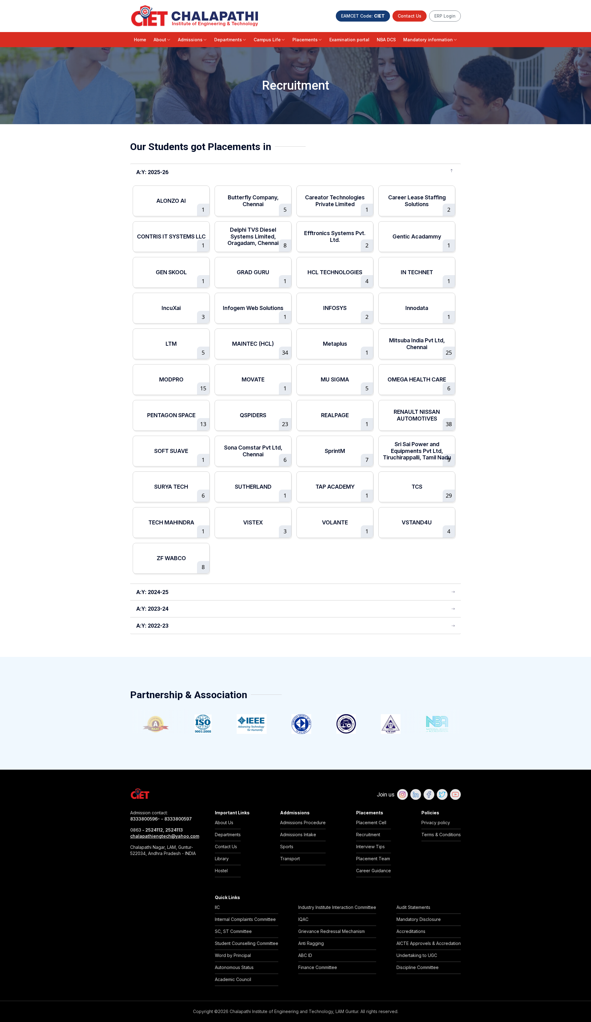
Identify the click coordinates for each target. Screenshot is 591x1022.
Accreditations (410, 931)
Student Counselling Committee (246, 943)
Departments (228, 39)
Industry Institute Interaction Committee (337, 907)
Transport (290, 858)
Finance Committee (317, 967)
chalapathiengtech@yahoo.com (164, 836)
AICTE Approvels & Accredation (428, 943)
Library (222, 858)
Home (140, 39)
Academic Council (233, 979)
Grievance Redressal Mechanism (331, 931)
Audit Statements (413, 907)
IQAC (303, 919)
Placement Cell (371, 822)
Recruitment (368, 834)
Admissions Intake (298, 834)
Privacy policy (435, 822)
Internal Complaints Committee (245, 919)
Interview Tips (370, 846)
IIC (217, 907)
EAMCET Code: (363, 15)
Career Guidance (373, 870)
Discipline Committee (417, 967)
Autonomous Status (234, 967)
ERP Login (445, 15)
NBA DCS (386, 39)
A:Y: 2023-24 (152, 608)
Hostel (221, 870)
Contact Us (409, 15)
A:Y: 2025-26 (152, 172)
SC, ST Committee (233, 931)
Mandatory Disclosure (418, 919)
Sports (286, 846)
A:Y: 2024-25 (152, 592)
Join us (386, 794)
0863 (135, 830)
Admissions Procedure (303, 822)
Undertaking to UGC (416, 955)
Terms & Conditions (441, 834)
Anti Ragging (311, 943)
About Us (224, 822)
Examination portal (349, 39)
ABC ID (305, 955)
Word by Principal (233, 955)
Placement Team (373, 858)
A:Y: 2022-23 (152, 625)
